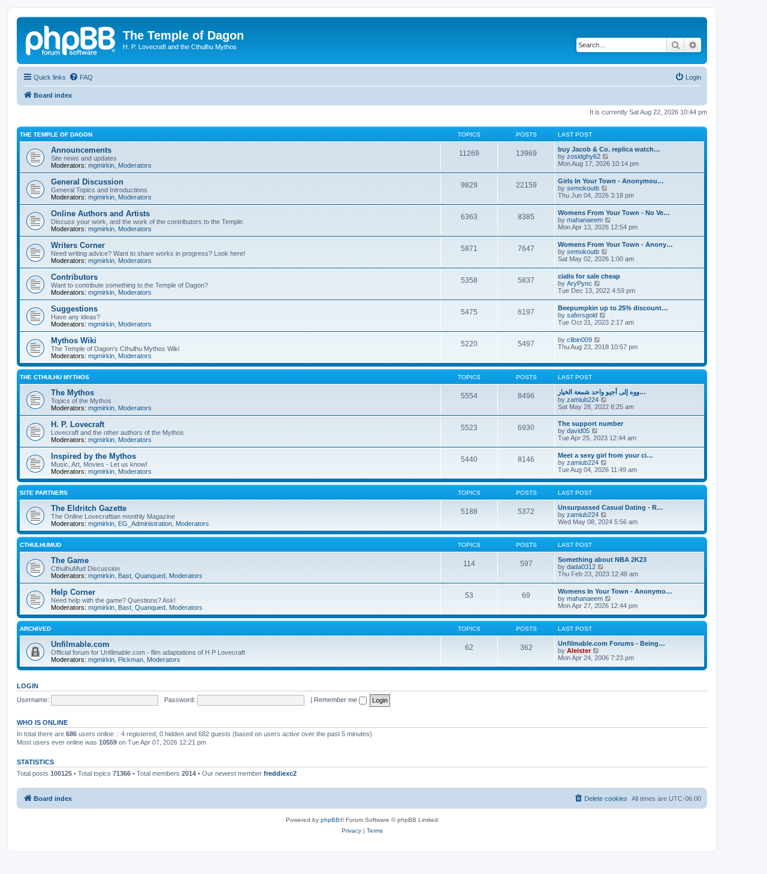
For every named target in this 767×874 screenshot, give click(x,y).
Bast (124, 575)
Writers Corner (78, 245)
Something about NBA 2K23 (602, 559)
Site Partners (44, 492)
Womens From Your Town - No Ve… (614, 212)
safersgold (582, 315)
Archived (35, 628)
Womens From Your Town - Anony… (615, 244)
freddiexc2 (280, 773)
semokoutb (583, 188)
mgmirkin (101, 165)
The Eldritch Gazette (88, 508)
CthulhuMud (40, 545)
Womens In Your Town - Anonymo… (615, 591)
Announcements (81, 150)
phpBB (330, 819)
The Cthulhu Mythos (54, 377)
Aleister (579, 650)
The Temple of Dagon (56, 134)
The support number (590, 423)
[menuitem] (81, 77)
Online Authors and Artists (100, 213)
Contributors (74, 277)
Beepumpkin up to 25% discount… (613, 308)
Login (27, 685)
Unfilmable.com (80, 644)
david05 (578, 430)
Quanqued (150, 575)
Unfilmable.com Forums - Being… (611, 643)
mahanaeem (585, 219)
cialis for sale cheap (589, 276)
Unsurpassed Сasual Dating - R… (610, 507)
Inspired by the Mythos (93, 456)
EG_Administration (145, 523)
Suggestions (74, 308)
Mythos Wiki (73, 340)
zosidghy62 (583, 156)
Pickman (130, 659)
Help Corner (73, 592)
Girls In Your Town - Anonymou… (611, 181)
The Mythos (72, 392)
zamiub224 (583, 399)
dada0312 (581, 566)
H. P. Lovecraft (77, 424)
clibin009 (579, 339)
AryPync (579, 283)
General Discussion (87, 181)
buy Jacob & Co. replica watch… (609, 149)
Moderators (135, 165)
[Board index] (71, 39)
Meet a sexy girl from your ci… (605, 455)
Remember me (336, 699)
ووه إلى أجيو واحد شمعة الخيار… (602, 391)
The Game (70, 560)
